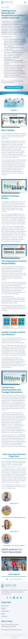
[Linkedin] (21, 598)
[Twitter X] (10, 598)
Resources (4, 606)
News (3, 614)
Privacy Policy (14, 637)
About (3, 608)
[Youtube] (17, 598)
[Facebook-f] (7, 598)
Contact (4, 616)
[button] (25, 2)
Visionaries (5, 611)
